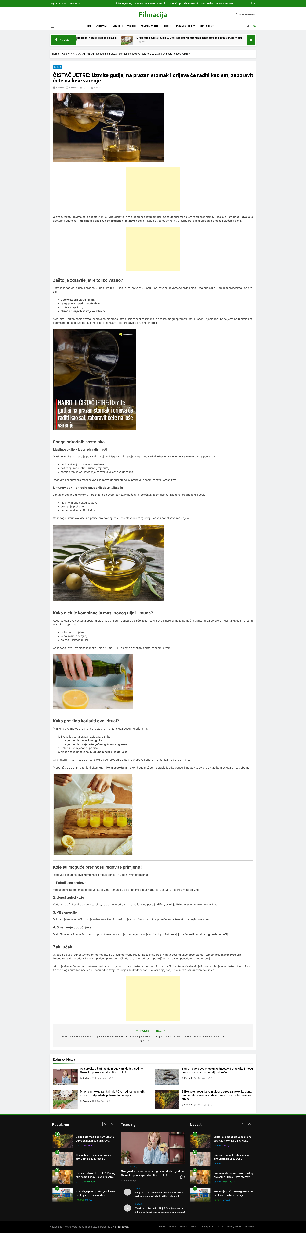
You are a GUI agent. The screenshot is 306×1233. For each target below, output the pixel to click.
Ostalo (167, 26)
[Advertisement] (153, 189)
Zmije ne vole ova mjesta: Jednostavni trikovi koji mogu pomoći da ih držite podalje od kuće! (159, 1196)
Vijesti (131, 26)
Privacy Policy (185, 26)
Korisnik (60, 87)
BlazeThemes (121, 1226)
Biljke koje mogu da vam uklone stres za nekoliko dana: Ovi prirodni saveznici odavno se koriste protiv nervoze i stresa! (217, 1095)
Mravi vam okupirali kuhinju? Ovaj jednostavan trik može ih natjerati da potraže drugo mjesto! (115, 37)
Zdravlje (102, 26)
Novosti (118, 26)
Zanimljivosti (149, 26)
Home (88, 26)
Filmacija (153, 14)
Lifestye (80, 1199)
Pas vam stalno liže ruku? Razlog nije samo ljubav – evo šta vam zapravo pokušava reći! (95, 1159)
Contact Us (207, 26)
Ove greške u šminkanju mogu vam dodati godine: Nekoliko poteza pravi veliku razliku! (189, 3)
